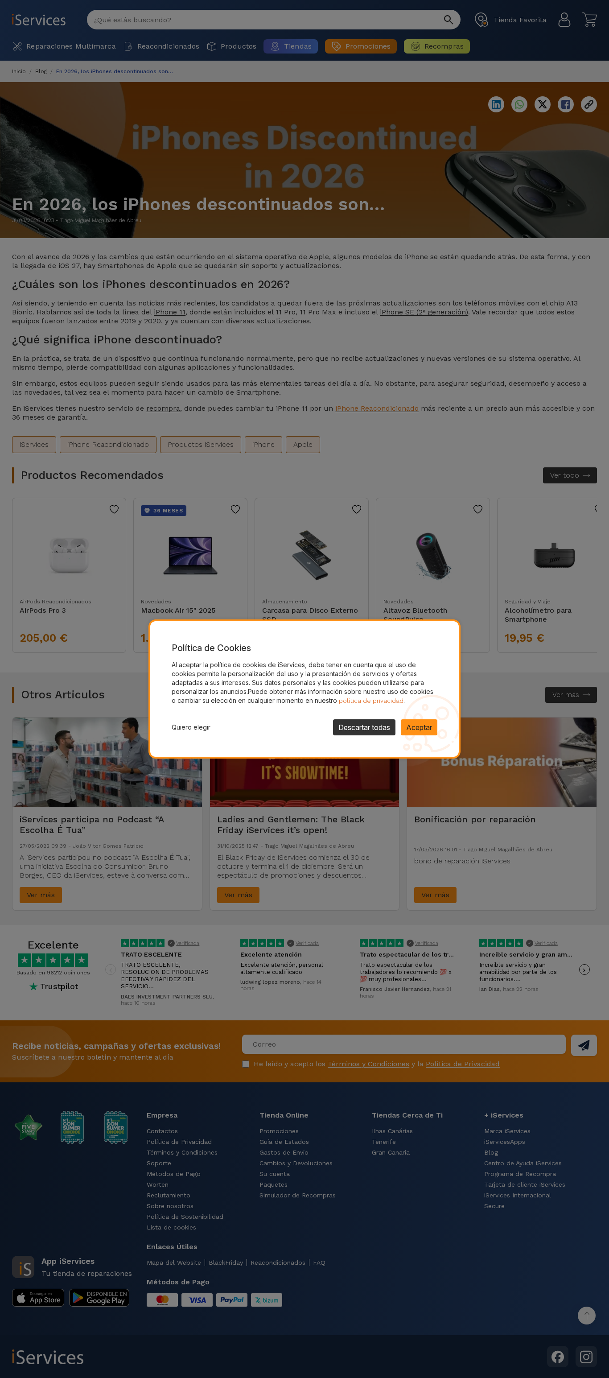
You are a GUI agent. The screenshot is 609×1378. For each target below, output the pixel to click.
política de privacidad (371, 700)
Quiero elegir (191, 727)
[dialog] (304, 689)
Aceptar (419, 727)
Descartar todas (364, 727)
